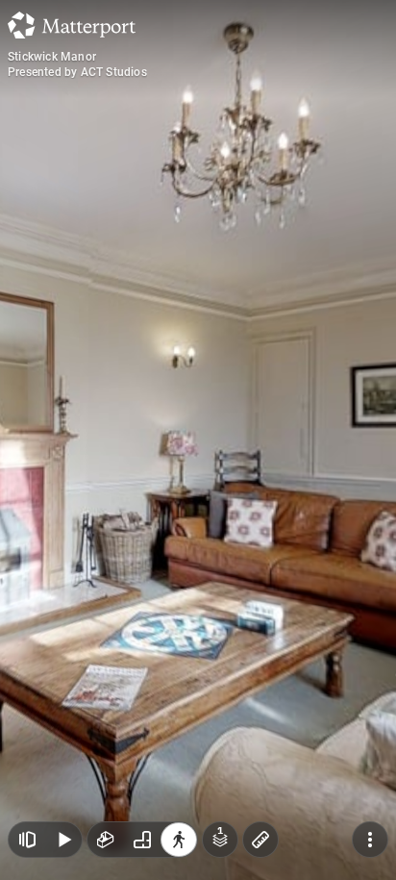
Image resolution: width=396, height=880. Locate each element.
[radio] (105, 839)
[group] (142, 839)
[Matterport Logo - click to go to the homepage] (71, 25)
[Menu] (370, 839)
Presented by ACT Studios (77, 72)
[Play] (63, 839)
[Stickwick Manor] (198, 440)
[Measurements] (260, 839)
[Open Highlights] (27, 839)
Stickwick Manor (52, 56)
